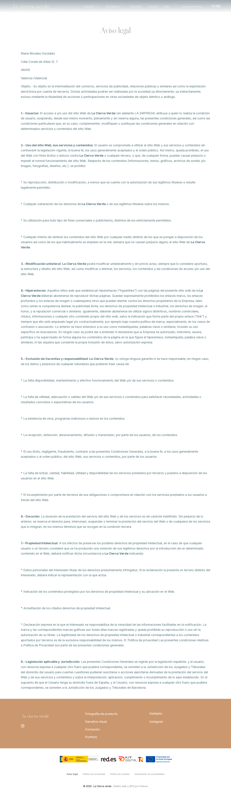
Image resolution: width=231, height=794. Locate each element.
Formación (112, 6)
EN (213, 6)
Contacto (155, 713)
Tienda (152, 6)
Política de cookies (120, 774)
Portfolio (136, 6)
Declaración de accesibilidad (149, 774)
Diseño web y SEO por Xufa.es (130, 786)
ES (218, 6)
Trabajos (88, 6)
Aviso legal (72, 774)
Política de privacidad (94, 774)
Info (166, 6)
